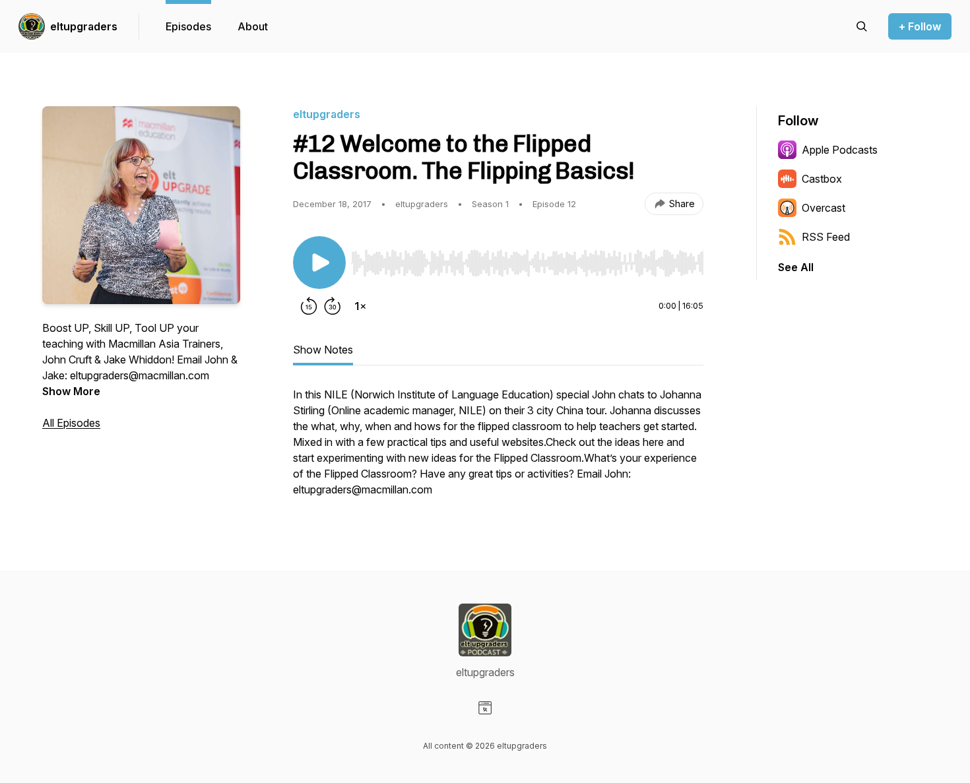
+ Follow (920, 26)
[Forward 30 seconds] (332, 306)
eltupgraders (83, 26)
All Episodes (71, 422)
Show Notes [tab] (323, 349)
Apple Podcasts (840, 149)
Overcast (823, 207)
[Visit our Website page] (485, 707)
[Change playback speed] (360, 306)
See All (796, 267)
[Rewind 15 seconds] (309, 306)
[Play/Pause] (319, 262)
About (253, 26)
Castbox (822, 178)
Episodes (188, 26)
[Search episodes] (862, 26)
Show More (71, 391)
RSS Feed (826, 236)
